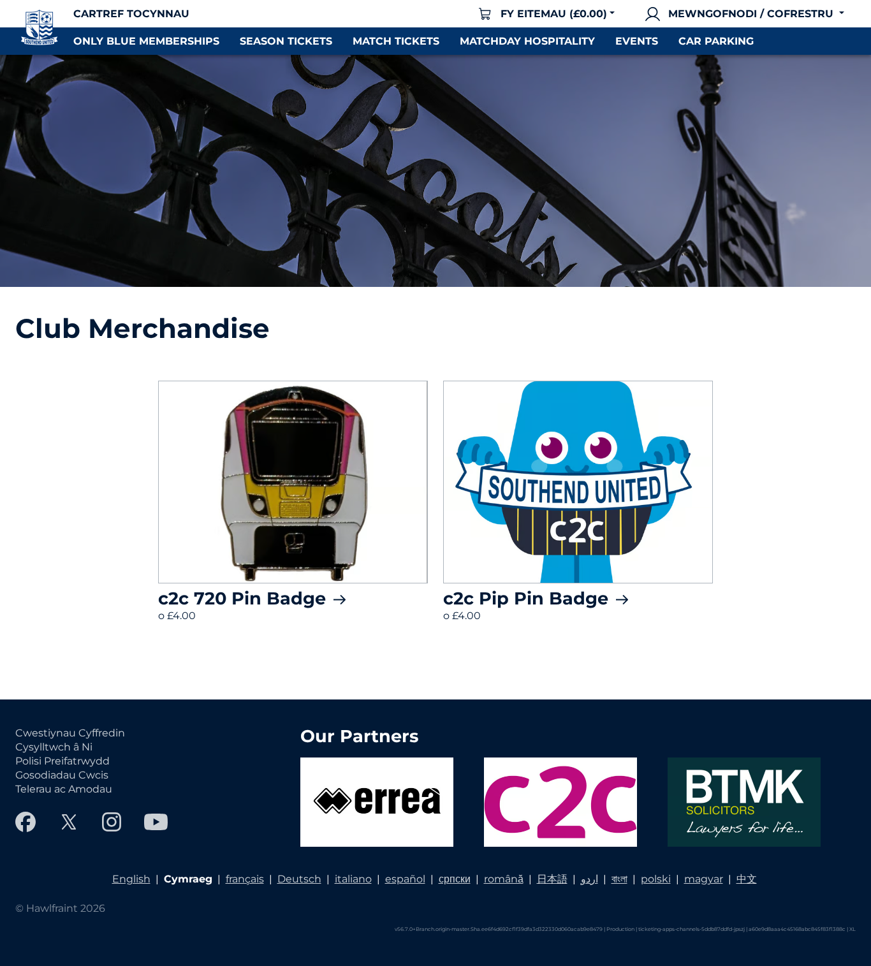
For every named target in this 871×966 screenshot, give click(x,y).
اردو (589, 879)
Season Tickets (286, 41)
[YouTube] (156, 822)
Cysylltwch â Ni (53, 747)
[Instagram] (111, 821)
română (503, 879)
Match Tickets (396, 41)
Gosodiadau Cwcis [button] (61, 775)
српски (455, 879)
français (245, 879)
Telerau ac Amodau (63, 789)
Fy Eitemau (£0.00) (554, 14)
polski (656, 879)
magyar (703, 879)
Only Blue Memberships (146, 41)
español (405, 879)
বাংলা (619, 879)
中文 (746, 879)
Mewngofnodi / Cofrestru (751, 14)
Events (636, 41)
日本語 (552, 879)
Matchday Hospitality (527, 41)
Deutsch (299, 879)
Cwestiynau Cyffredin (70, 733)
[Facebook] (25, 822)
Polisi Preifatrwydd (62, 761)
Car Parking (716, 41)
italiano (353, 879)
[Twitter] (69, 822)
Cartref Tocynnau (131, 14)
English (131, 879)
